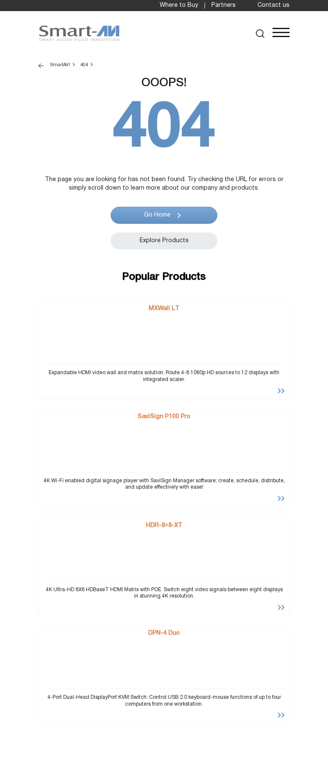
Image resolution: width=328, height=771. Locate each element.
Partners (223, 5)
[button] (260, 33)
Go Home (157, 215)
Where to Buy (179, 5)
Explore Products (164, 240)
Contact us (274, 5)
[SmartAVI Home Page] (79, 33)
